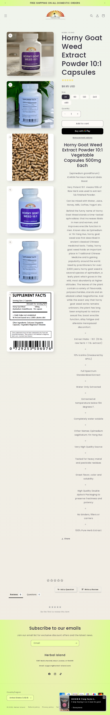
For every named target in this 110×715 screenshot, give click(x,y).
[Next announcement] (105, 3)
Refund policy (34, 707)
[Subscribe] (76, 643)
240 (95, 97)
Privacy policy (48, 707)
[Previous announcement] (5, 3)
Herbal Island (19, 707)
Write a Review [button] (91, 589)
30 (65, 97)
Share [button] (67, 538)
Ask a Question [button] (67, 589)
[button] (6, 16)
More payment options (82, 137)
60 (75, 97)
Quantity (65, 108)
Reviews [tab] (14, 594)
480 (66, 102)
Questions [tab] (31, 594)
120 (84, 97)
